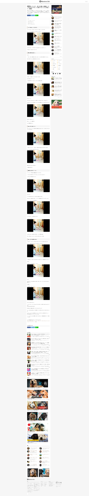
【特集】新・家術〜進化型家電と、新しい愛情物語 (37, 484)
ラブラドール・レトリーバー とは (36, 482)
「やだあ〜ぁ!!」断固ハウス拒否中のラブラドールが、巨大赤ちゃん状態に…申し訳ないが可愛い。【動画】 (58, 86)
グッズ (59, 67)
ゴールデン (34, 3)
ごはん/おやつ (54, 67)
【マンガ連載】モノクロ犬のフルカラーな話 (30, 487)
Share (29, 15)
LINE (37, 15)
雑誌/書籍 (59, 65)
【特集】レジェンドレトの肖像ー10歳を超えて (37, 486)
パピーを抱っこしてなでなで (31, 20)
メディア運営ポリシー (51, 483)
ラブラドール (59, 60)
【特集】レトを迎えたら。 (29, 488)
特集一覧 (61, 56)
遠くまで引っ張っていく (31, 22)
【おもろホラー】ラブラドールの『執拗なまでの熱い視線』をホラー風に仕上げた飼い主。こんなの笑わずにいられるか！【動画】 (58, 82)
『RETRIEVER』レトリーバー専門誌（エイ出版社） (30, 491)
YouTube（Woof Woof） (30, 45)
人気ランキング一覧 (60, 97)
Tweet (33, 15)
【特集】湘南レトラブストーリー (37, 487)
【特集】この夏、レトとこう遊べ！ (37, 488)
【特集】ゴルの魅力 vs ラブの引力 (30, 486)
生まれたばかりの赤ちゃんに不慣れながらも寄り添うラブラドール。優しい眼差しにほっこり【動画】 (58, 90)
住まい (45, 483)
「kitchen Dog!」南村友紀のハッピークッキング (30, 490)
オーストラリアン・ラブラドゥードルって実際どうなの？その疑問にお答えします (58, 78)
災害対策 (54, 65)
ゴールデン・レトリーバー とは (30, 482)
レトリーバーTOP (28, 3)
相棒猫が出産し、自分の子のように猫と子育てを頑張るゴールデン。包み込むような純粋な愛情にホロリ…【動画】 (58, 94)
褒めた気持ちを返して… (31, 21)
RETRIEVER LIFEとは (36, 490)
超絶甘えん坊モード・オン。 (31, 23)
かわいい (38, 3)
